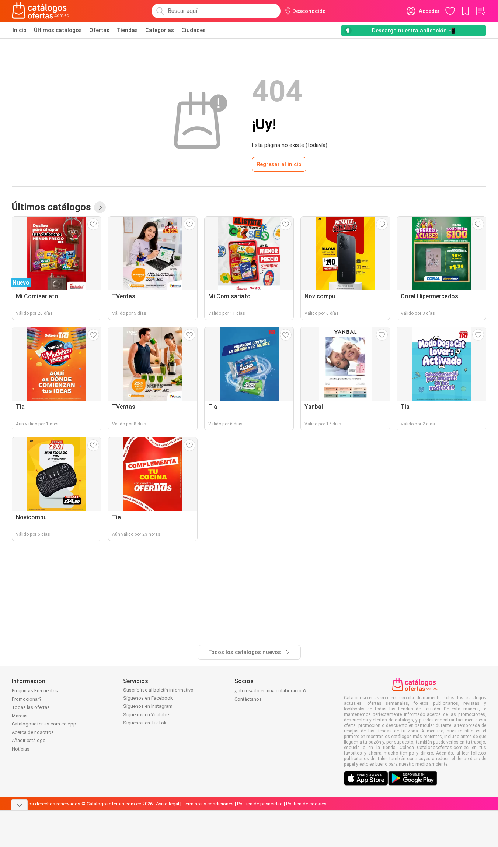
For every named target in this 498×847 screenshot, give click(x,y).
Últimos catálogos (58, 30)
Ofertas (99, 30)
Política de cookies (306, 803)
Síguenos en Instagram (148, 706)
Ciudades (193, 30)
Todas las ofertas (31, 707)
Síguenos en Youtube (146, 714)
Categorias (159, 30)
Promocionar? (27, 699)
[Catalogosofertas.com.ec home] (40, 11)
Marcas (20, 715)
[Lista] (480, 11)
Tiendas (127, 30)
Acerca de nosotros (33, 732)
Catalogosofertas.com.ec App (44, 724)
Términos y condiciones (208, 803)
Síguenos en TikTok (145, 722)
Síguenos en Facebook (148, 698)
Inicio (20, 30)
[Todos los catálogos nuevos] (100, 207)
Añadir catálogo (29, 740)
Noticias (20, 749)
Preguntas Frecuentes (35, 690)
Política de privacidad (260, 803)
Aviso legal (167, 803)
